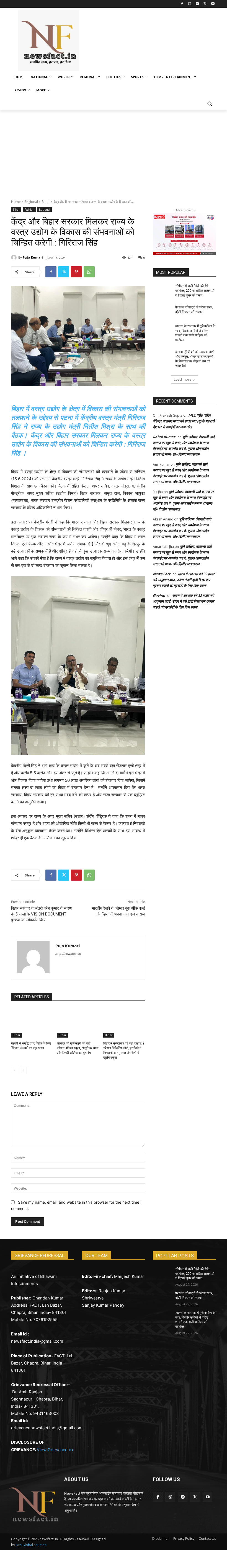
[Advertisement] (113, 151)
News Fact (161, 573)
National (44, 210)
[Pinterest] (76, 271)
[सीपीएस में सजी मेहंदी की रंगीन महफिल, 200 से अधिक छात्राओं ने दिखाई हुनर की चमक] (162, 290)
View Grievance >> (55, 1449)
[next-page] (23, 1070)
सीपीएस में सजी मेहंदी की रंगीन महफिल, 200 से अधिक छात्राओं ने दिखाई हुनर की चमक (194, 290)
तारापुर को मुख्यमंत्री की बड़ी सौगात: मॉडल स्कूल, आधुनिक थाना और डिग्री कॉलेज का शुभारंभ (78, 1048)
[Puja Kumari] (14, 257)
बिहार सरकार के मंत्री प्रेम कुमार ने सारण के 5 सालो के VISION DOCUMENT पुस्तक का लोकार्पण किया (41, 914)
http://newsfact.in (68, 954)
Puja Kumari (33, 257)
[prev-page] (14, 1070)
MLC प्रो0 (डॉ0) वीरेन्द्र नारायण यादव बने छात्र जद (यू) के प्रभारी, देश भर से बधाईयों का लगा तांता (184, 421)
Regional (31, 201)
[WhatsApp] (89, 271)
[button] (209, 103)
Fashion (29, 210)
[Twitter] (205, 4)
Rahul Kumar (164, 436)
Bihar (46, 201)
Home (16, 201)
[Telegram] (197, 4)
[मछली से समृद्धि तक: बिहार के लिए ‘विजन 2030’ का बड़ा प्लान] (32, 1023)
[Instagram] (190, 4)
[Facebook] (182, 4)
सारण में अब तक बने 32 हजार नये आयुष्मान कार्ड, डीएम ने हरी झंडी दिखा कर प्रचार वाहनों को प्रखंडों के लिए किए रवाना (184, 579)
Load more (182, 379)
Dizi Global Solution (31, 1545)
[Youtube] (213, 4)
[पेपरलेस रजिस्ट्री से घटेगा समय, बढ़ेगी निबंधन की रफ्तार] (162, 311)
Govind (159, 595)
